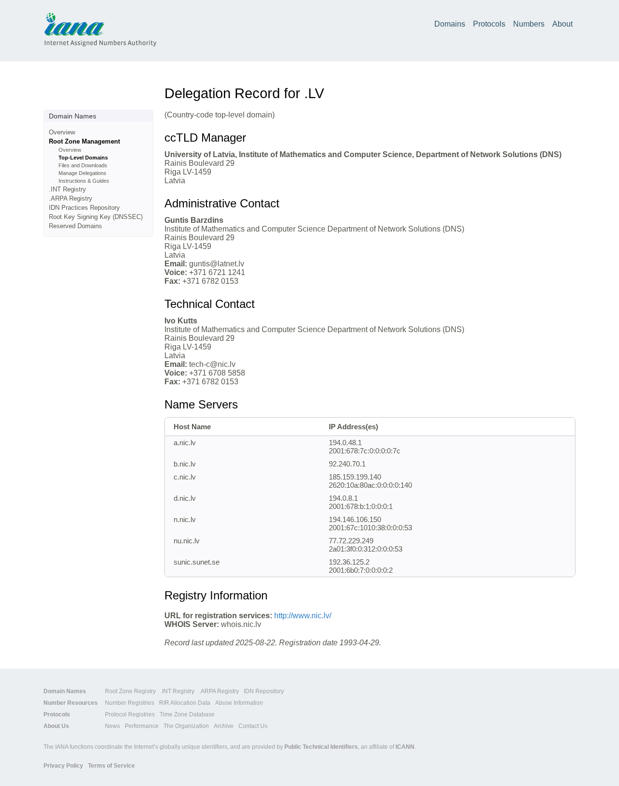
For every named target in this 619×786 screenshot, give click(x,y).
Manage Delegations (82, 173)
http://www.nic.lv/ (302, 615)
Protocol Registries (130, 714)
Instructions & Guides (84, 181)
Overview (62, 132)
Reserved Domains (75, 226)
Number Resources (71, 702)
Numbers (529, 24)
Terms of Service (111, 765)
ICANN (405, 746)
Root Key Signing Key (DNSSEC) (96, 216)
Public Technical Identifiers (321, 746)
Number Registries (129, 702)
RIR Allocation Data (184, 702)
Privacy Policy (63, 765)
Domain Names (65, 691)
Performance (142, 726)
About (562, 24)
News (112, 726)
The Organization (186, 726)
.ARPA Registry (70, 198)
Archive (224, 726)
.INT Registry (67, 189)
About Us (56, 726)
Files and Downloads (83, 165)
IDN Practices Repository (84, 207)
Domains (449, 24)
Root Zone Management (84, 141)
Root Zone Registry (130, 691)
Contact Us (252, 726)
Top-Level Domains (83, 157)
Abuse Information (239, 702)
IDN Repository (264, 691)
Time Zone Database (187, 714)
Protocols (489, 24)
